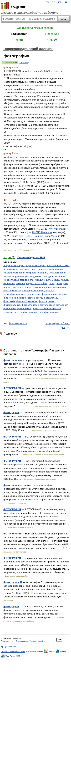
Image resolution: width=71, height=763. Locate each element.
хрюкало (8, 312)
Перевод (24, 62)
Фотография (11, 412)
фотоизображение (26, 301)
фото (39, 297)
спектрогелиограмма (54, 287)
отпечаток (9, 283)
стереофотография (33, 290)
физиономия (10, 297)
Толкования (19, 33)
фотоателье (50, 297)
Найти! (63, 19)
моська (56, 279)
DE (53, 2)
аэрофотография (35, 265)
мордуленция (42, 279)
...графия (23, 157)
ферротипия (33, 294)
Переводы (52, 33)
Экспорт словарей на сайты (13, 651)
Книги (19, 39)
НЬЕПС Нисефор (42, 232)
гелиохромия (10, 269)
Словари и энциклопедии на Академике (29, 12)
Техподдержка (22, 641)
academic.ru (13, 5)
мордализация (20, 276)
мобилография (57, 272)
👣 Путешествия (8, 647)
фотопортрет (47, 304)
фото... (11, 157)
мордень (60, 276)
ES (59, 2)
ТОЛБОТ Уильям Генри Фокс (40, 236)
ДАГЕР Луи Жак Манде (54, 228)
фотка (31, 297)
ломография (56, 269)
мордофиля (27, 279)
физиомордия (59, 294)
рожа (51, 283)
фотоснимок (24, 308)
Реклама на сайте (37, 641)
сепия (28, 287)
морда (7, 276)
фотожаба (9, 301)
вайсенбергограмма (58, 265)
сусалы (49, 290)
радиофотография (36, 283)
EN (47, 2)
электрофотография (26, 312)
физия (23, 297)
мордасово (36, 276)
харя (35, 308)
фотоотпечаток (30, 304)
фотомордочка (11, 304)
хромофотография (50, 308)
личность (43, 269)
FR (66, 2)
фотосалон (9, 308)
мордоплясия (11, 279)
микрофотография (36, 272)
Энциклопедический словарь (35, 27)
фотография (11, 360)
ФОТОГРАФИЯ (12, 388)
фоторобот (62, 304)
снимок (37, 287)
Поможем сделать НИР (31, 257)
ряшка (7, 287)
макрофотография (14, 272)
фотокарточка (46, 301)
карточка (24, 269)
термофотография (14, 294)
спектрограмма (12, 290)
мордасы (49, 276)
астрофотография (13, 265)
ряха (65, 283)
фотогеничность (18, 323)
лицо (33, 269)
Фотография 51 (12, 582)
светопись (17, 287)
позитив (20, 283)
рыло (59, 283)
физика (46, 294)
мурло (64, 279)
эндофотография (49, 312)
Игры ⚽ (52, 39)
